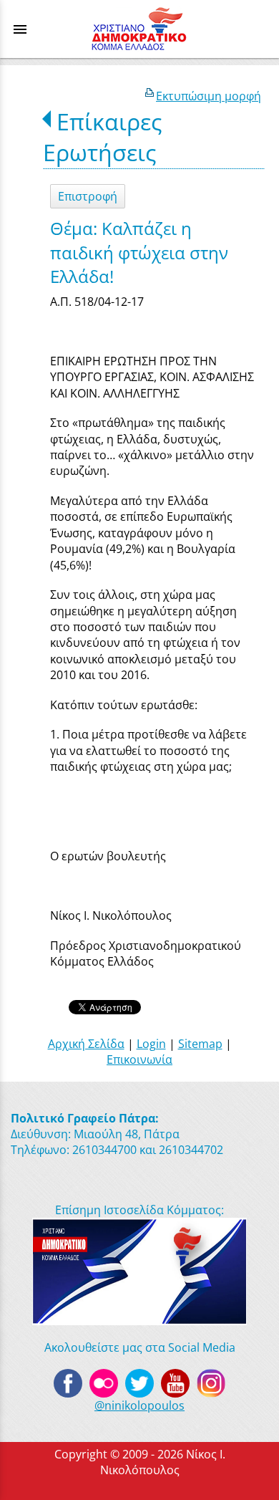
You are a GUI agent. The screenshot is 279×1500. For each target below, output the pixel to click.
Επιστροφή (87, 196)
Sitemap (200, 1044)
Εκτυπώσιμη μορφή (208, 96)
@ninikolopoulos (139, 1405)
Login (151, 1044)
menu (20, 29)
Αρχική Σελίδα (86, 1044)
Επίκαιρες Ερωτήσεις (102, 137)
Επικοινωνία (139, 1059)
